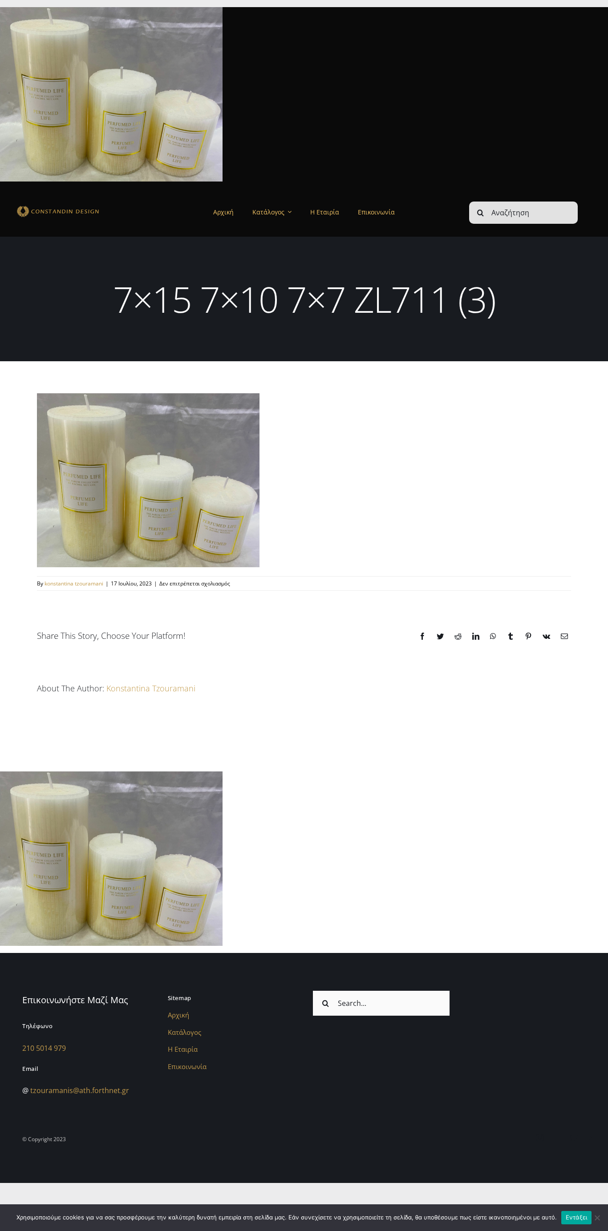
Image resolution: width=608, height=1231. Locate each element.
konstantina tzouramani (74, 583)
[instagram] (540, 1138)
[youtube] (591, 1138)
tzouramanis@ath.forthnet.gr (79, 1090)
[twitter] (574, 1138)
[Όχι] (596, 1217)
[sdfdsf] (74, 207)
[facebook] (557, 1138)
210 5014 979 (44, 1048)
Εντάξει (577, 1217)
